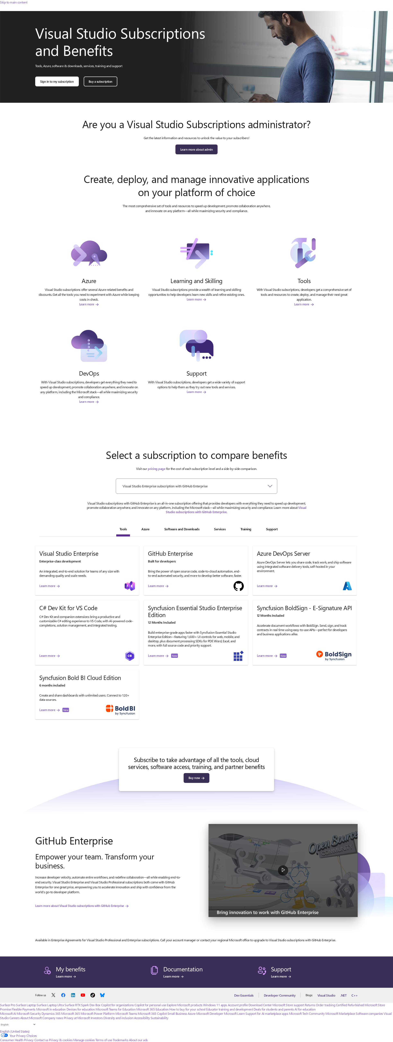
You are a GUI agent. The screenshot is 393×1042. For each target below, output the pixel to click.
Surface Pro (7, 1005)
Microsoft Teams (126, 1013)
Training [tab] (246, 529)
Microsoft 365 (70, 1013)
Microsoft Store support (288, 1005)
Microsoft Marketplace (340, 1013)
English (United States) (15, 1031)
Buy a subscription (100, 81)
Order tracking (325, 1005)
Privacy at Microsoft (77, 1018)
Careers (14, 1018)
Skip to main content (13, 2)
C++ (354, 995)
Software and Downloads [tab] (181, 529)
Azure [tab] (145, 529)
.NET (343, 995)
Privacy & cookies (60, 1040)
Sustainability (159, 1018)
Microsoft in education (51, 1009)
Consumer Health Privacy (17, 1040)
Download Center (260, 1005)
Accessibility (142, 1018)
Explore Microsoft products (184, 1005)
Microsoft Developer (209, 1013)
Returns (310, 1005)
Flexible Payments (23, 1009)
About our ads (138, 1040)
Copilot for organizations (117, 1005)
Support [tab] (272, 529)
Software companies (369, 1013)
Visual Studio (326, 995)
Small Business (177, 1013)
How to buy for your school (187, 1009)
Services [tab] (220, 529)
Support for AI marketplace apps (266, 1013)
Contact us (41, 1040)
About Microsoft (31, 1018)
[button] (283, 870)
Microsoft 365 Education (152, 1009)
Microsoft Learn (234, 1013)
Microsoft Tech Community (307, 1013)
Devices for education (81, 1009)
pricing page (156, 468)
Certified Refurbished (350, 1005)
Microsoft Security (29, 1013)
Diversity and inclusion (118, 1018)
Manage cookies (84, 1040)
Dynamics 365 (51, 1013)
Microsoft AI (8, 1013)
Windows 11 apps (215, 1005)
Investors (97, 1018)
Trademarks (120, 1040)
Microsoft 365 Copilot (152, 1013)
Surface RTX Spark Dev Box (82, 1005)
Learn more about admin (196, 149)
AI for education (305, 1009)
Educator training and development (229, 1009)
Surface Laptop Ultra (50, 1005)
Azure (191, 1013)
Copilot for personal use (150, 1005)
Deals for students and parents (274, 1009)
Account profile (238, 1005)
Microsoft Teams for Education (116, 1009)
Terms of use (103, 1040)
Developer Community (280, 995)
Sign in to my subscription (57, 81)
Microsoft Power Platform (98, 1013)
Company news (52, 1018)
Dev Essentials (243, 995)
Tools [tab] (123, 529)
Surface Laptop (26, 1005)
